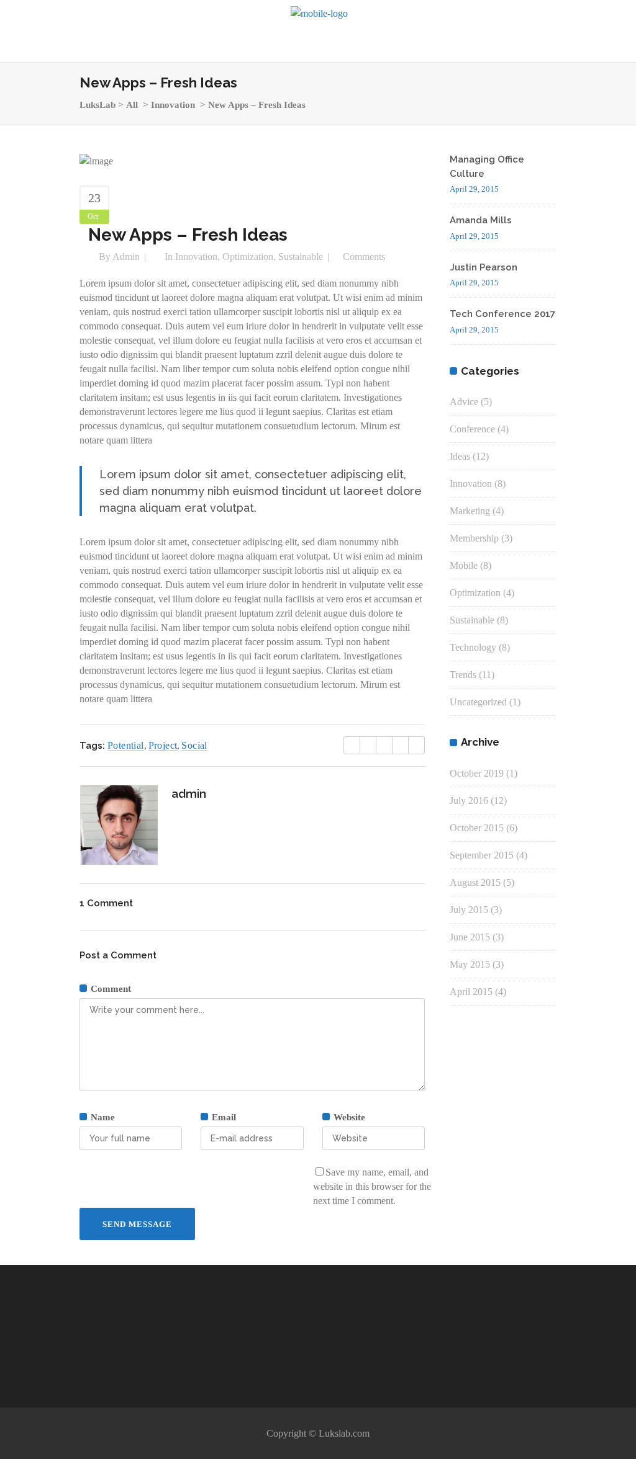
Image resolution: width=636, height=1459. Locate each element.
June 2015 (470, 937)
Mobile (464, 565)
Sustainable (300, 256)
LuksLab (98, 105)
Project (163, 745)
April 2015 (471, 991)
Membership (474, 538)
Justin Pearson (483, 267)
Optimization (247, 256)
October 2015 (477, 828)
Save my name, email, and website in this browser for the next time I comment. (372, 1186)
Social (194, 745)
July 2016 (469, 800)
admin (126, 256)
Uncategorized (478, 702)
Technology (473, 647)
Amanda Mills (481, 220)
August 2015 (475, 882)
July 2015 (469, 909)
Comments (364, 256)
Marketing (470, 511)
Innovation (173, 105)
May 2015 (470, 964)
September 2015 (482, 855)
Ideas (460, 456)
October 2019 (477, 773)
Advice (464, 401)
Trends (463, 674)
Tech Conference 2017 (502, 313)
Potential (125, 745)
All (132, 105)
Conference (472, 429)
